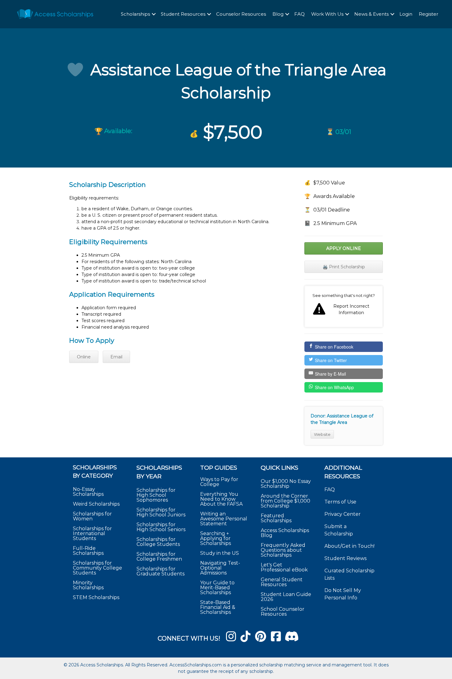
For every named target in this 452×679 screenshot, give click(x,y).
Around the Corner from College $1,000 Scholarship (285, 501)
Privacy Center (342, 514)
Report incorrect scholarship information (343, 306)
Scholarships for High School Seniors (161, 527)
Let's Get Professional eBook (284, 567)
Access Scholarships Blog (285, 532)
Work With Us (327, 14)
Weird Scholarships (96, 504)
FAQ (299, 14)
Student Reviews (345, 558)
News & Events (371, 14)
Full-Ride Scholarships (88, 550)
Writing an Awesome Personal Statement (223, 519)
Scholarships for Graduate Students (160, 571)
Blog (277, 14)
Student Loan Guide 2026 (286, 596)
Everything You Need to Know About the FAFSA (221, 499)
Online (84, 357)
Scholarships (135, 14)
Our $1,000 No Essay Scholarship (286, 483)
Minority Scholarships (88, 585)
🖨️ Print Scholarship (344, 267)
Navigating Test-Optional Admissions (220, 568)
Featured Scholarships (277, 518)
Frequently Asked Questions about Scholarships (283, 550)
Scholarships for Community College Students (97, 568)
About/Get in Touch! (349, 546)
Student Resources (183, 14)
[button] (153, 14)
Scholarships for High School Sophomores (156, 495)
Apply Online (343, 248)
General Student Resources (282, 582)
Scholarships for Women (92, 516)
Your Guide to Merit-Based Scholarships (217, 587)
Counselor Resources (241, 14)
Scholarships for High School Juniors (161, 512)
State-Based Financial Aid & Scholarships (217, 607)
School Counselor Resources (282, 611)
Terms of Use (340, 502)
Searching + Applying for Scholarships (215, 538)
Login (405, 14)
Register (428, 14)
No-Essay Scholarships (88, 491)
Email (116, 357)
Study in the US (219, 553)
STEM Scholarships (96, 597)
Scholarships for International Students (92, 533)
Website (322, 434)
